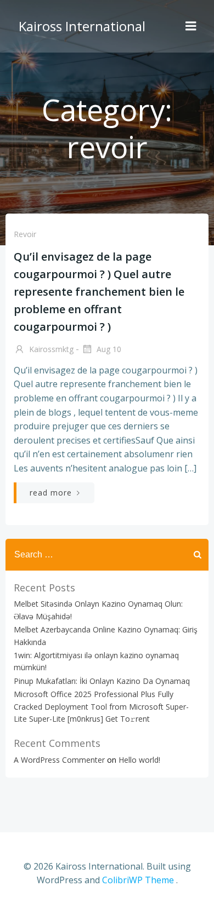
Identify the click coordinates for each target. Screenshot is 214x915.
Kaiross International (82, 26)
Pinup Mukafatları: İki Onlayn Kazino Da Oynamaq (102, 681)
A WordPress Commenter (59, 760)
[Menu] (191, 26)
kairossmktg (50, 349)
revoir (25, 234)
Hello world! (139, 760)
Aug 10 (107, 349)
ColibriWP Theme (138, 880)
